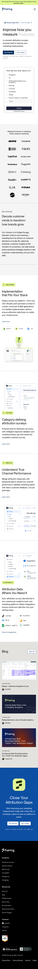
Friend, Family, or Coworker (18, 98)
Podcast (11, 85)
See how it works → (18, 3)
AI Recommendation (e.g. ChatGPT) (17, 81)
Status (35, 960)
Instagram (12, 75)
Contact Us (5, 927)
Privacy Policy (6, 960)
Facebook (12, 92)
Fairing (22, 111)
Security (27, 960)
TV (10, 78)
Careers (4, 930)
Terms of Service (18, 960)
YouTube (12, 88)
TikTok (11, 95)
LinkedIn (7, 923)
